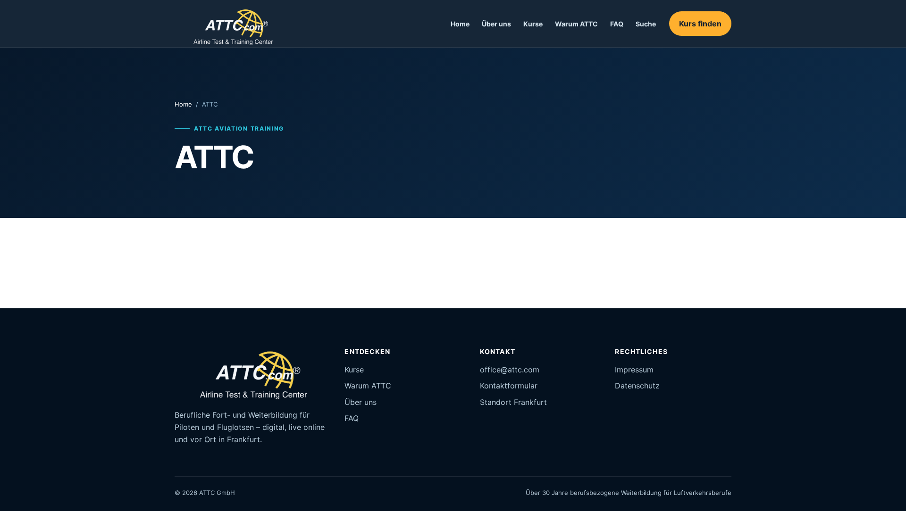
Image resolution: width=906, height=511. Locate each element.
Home (460, 24)
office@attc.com (509, 369)
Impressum (634, 369)
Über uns (496, 24)
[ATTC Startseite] (227, 23)
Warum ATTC (576, 24)
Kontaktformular (508, 385)
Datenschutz (637, 385)
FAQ (616, 24)
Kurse (533, 24)
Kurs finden (700, 23)
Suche (646, 24)
